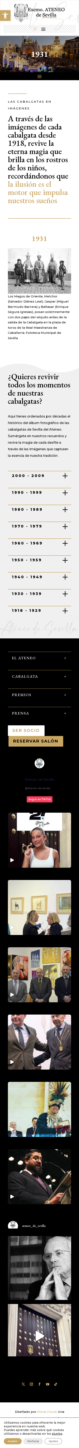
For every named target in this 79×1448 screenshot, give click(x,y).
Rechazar (33, 1441)
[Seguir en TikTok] (55, 1384)
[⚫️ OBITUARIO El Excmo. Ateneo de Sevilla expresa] (39, 1268)
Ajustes (53, 1441)
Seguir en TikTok (39, 799)
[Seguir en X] (23, 1384)
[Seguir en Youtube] (47, 1384)
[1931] (39, 293)
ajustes (57, 1434)
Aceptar (13, 1441)
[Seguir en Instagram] (31, 1384)
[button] (5, 15)
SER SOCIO (26, 730)
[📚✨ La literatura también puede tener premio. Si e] (39, 1336)
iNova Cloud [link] (47, 1412)
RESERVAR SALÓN (36, 741)
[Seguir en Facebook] (39, 1384)
